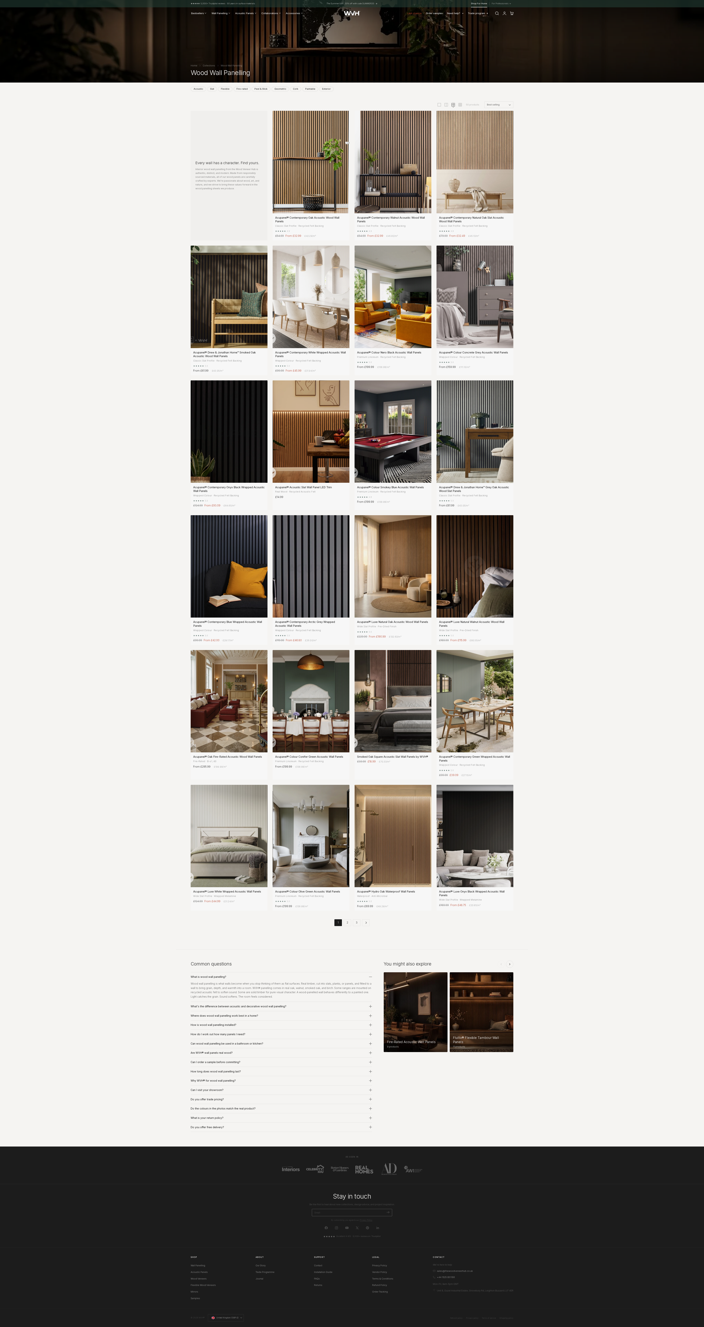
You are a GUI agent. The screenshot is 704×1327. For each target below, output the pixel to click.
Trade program (476, 13)
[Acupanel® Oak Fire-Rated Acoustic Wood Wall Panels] (229, 701)
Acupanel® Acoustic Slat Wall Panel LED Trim (303, 487)
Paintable (310, 88)
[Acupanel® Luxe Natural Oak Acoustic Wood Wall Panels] (393, 566)
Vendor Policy (379, 1272)
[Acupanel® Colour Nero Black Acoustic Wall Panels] (393, 297)
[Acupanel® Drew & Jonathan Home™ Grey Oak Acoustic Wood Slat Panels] (475, 431)
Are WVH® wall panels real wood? (212, 1052)
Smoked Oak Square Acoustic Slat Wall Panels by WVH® (392, 756)
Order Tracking (380, 1291)
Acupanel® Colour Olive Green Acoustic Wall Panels (307, 891)
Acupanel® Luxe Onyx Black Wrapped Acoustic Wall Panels (472, 893)
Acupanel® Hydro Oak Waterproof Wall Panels (386, 891)
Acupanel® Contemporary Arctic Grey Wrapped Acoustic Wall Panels (305, 623)
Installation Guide (323, 1272)
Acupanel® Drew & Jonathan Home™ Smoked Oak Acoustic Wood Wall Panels (224, 354)
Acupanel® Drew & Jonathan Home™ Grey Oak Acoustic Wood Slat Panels (474, 489)
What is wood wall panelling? (208, 976)
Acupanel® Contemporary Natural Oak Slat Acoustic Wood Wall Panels (471, 219)
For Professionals (501, 3)
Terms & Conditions (382, 1278)
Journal (259, 1278)
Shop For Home (479, 3)
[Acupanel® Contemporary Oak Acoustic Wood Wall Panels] (311, 162)
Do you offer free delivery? (207, 1127)
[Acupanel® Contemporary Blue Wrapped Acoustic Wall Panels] (229, 566)
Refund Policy (379, 1285)
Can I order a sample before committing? (215, 1062)
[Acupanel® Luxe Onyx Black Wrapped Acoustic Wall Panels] (475, 836)
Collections (209, 65)
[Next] (509, 964)
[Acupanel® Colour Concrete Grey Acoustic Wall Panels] (475, 297)
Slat (212, 88)
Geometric (280, 88)
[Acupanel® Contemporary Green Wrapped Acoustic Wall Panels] (475, 701)
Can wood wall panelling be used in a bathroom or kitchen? (227, 1043)
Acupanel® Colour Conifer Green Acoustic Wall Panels (309, 756)
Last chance (414, 13)
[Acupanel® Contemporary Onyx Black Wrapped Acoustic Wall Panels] (229, 431)
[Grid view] (439, 105)
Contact (318, 1265)
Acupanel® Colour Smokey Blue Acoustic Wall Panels (390, 487)
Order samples (434, 13)
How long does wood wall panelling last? (216, 1071)
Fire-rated (242, 88)
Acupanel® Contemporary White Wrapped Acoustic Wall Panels (310, 354)
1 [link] (338, 922)
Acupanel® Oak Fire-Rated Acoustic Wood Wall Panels (227, 756)
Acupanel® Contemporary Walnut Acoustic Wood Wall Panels (391, 219)
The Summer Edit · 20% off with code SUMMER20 (350, 3)
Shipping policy (506, 1318)
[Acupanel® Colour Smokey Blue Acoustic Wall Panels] (393, 431)
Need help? (453, 13)
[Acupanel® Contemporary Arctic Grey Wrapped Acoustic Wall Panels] (311, 566)
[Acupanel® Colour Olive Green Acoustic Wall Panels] (311, 836)
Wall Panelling (198, 1265)
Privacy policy (472, 1318)
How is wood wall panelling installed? (213, 1024)
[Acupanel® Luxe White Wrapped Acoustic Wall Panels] (229, 836)
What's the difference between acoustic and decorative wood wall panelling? (238, 1006)
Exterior (326, 88)
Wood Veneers (199, 1278)
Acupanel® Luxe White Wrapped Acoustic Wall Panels (227, 891)
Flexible (225, 88)
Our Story (261, 1265)
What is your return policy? (207, 1117)
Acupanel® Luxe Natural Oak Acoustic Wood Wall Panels (392, 622)
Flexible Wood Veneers (203, 1285)
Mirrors (194, 1291)
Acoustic (198, 88)
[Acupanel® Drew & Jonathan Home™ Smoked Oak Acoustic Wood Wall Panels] (229, 297)
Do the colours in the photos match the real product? (223, 1108)
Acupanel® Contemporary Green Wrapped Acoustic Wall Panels (474, 758)
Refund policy (456, 1318)
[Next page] (366, 922)
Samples (195, 1298)
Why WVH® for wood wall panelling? (213, 1080)
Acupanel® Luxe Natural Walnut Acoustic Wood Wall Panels (471, 623)
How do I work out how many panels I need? (218, 1034)
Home (194, 65)
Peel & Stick (260, 88)
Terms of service (489, 1318)
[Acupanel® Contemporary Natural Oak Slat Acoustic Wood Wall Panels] (475, 162)
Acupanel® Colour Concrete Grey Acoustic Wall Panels (473, 352)
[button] (497, 13)
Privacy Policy (366, 1220)
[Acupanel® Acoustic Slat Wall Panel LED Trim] (311, 431)
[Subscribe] (388, 1212)
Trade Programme (265, 1272)
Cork (295, 88)
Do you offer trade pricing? (207, 1099)
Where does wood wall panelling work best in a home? (224, 1015)
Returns (318, 1285)
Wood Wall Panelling (231, 65)
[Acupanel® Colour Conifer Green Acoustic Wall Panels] (311, 701)
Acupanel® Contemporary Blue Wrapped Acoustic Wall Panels (227, 623)
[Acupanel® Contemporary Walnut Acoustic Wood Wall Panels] (393, 162)
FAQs (317, 1278)
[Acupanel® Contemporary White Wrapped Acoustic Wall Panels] (311, 297)
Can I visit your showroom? (207, 1089)
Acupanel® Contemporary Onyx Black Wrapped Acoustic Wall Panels (229, 489)
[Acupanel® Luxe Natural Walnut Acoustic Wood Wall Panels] (475, 566)
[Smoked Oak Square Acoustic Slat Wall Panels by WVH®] (393, 701)
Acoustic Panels (199, 1272)
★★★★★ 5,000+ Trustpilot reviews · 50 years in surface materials (223, 3)
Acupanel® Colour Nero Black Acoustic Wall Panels (389, 352)
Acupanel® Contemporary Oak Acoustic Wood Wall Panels (307, 219)
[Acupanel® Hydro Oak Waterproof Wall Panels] (393, 836)
